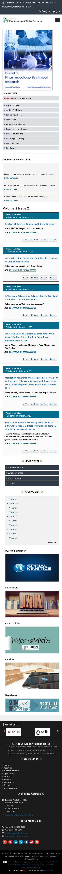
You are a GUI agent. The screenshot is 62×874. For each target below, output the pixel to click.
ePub (44, 239)
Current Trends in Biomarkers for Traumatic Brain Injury (25, 193)
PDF (26, 239)
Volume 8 (13, 512)
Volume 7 (13, 516)
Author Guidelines (14, 110)
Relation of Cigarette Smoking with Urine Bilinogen (30, 224)
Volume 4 (13, 529)
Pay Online (10, 148)
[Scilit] (14, 730)
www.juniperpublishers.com (17, 836)
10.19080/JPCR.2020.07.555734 (22, 352)
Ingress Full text (13, 105)
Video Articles (9, 782)
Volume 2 (13, 538)
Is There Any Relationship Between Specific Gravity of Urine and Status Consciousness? (31, 298)
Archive (12, 483)
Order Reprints (12, 143)
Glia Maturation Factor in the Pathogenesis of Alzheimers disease (29, 182)
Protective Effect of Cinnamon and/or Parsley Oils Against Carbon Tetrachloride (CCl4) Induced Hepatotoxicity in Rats (29, 337)
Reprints (7, 785)
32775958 (14, 197)
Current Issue (14, 478)
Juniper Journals (29, 2)
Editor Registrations (14, 133)
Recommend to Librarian (17, 129)
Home (6, 765)
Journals (7, 776)
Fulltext (35, 239)
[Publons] (43, 730)
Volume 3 (13, 533)
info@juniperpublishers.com (17, 833)
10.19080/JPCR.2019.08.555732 (22, 270)
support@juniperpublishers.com (19, 815)
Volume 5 (13, 525)
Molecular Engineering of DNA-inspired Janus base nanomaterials (30, 170)
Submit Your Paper (14, 115)
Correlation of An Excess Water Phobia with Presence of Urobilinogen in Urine (31, 260)
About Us (8, 768)
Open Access (11, 119)
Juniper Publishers (13, 2)
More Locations (10, 788)
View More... (52, 542)
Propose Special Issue (15, 124)
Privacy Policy (48, 870)
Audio (53, 239)
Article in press (15, 473)
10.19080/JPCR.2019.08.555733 (22, 308)
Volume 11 (13, 499)
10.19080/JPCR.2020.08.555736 (22, 444)
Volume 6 (13, 520)
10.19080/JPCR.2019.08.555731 (22, 232)
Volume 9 (13, 508)
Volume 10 (13, 503)
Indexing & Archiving (15, 138)
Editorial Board (15, 467)
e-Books (7, 779)
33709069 (14, 174)
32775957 (14, 186)
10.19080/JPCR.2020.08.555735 (22, 397)
